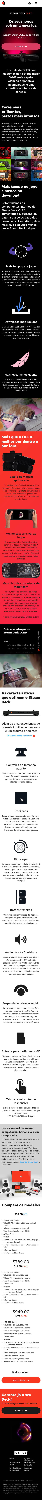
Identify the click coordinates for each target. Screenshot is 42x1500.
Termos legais (14, 1470)
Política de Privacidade (28, 1465)
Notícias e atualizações (28, 1459)
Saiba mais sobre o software (20, 736)
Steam (26, 1470)
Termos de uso (14, 1462)
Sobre (11, 1458)
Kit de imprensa (29, 1462)
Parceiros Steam (15, 1468)
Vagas (11, 1464)
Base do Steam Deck (29, 1162)
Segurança (28, 1468)
